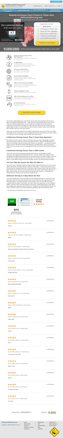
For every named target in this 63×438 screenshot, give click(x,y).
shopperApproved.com (7, 40)
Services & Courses (29, 427)
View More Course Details (31, 112)
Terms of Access (53, 423)
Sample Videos (41, 425)
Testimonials (41, 422)
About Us (59, 6)
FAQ (39, 423)
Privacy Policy (52, 425)
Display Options (16, 412)
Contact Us (26, 428)
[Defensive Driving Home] (13, 6)
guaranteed (54, 31)
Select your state (49, 6)
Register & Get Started (47, 43)
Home (25, 422)
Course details (37, 6)
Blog (39, 427)
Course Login (56, 1)
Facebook (40, 428)
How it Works (27, 423)
